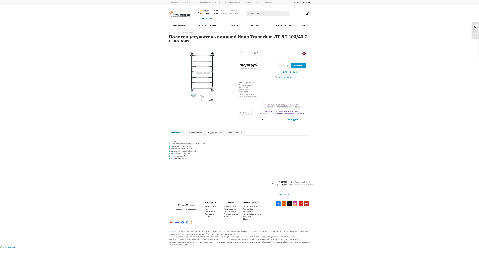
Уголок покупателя (251, 202)
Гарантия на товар (230, 211)
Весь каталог (179, 25)
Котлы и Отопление (208, 25)
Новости (208, 209)
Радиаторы (256, 25)
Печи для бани (248, 209)
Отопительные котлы (251, 206)
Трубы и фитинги (283, 25)
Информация (210, 202)
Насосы (234, 25)
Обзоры (246, 219)
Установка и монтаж (231, 214)
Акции (226, 216)
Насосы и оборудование (252, 214)
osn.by (171, 231)
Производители (210, 211)
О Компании (229, 202)
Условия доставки (230, 209)
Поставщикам (210, 214)
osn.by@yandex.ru (294, 120)
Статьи (207, 216)
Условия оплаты (230, 206)
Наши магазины (210, 206)
